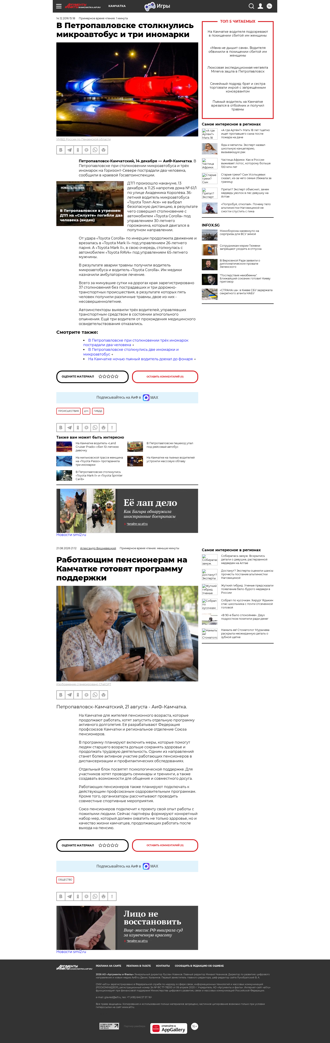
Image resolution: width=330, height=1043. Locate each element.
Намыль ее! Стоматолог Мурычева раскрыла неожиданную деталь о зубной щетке (245, 633)
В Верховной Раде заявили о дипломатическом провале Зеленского (240, 263)
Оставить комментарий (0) (165, 376)
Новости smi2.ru (71, 535)
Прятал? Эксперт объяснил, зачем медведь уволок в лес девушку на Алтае (245, 193)
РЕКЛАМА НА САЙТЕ (108, 965)
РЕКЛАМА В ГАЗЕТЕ (138, 965)
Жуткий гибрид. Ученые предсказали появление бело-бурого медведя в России (247, 589)
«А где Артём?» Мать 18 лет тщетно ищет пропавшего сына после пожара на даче (245, 133)
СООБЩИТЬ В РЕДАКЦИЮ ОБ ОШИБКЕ (199, 965)
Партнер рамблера (134, 1026)
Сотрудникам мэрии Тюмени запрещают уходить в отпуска (241, 247)
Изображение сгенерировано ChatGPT (83, 684)
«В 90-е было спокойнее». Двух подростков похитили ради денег (244, 616)
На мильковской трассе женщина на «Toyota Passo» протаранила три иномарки (99, 461)
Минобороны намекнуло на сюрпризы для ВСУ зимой (239, 232)
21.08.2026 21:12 (66, 548)
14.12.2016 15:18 (65, 18)
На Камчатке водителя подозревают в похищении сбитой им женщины (238, 33)
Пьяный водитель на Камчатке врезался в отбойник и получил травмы (237, 105)
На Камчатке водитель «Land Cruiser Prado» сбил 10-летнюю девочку (97, 446)
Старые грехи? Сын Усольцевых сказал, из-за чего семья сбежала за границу (246, 178)
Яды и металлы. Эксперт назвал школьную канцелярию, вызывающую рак (243, 148)
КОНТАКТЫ (163, 965)
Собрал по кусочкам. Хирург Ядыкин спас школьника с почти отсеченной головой (247, 604)
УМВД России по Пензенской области (83, 139)
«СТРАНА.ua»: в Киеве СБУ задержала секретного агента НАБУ (246, 292)
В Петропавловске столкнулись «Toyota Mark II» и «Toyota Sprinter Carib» (99, 475)
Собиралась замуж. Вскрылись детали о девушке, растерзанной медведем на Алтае (244, 559)
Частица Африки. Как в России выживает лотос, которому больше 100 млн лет (246, 163)
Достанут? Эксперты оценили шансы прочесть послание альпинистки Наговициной (247, 574)
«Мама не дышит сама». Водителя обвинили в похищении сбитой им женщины (238, 51)
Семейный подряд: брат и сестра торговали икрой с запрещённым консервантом (238, 87)
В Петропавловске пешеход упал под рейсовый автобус (170, 444)
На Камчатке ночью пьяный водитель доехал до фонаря (140, 359)
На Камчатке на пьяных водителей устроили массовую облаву (171, 459)
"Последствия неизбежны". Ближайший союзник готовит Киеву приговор (245, 278)
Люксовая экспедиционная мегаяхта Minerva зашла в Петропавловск (237, 69)
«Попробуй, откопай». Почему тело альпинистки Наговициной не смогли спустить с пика (246, 207)
